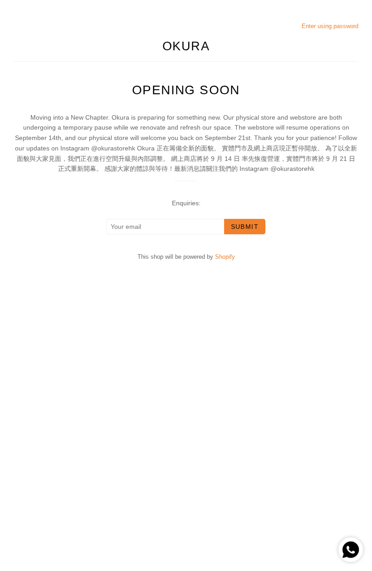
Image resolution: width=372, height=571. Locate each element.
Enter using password (330, 26)
